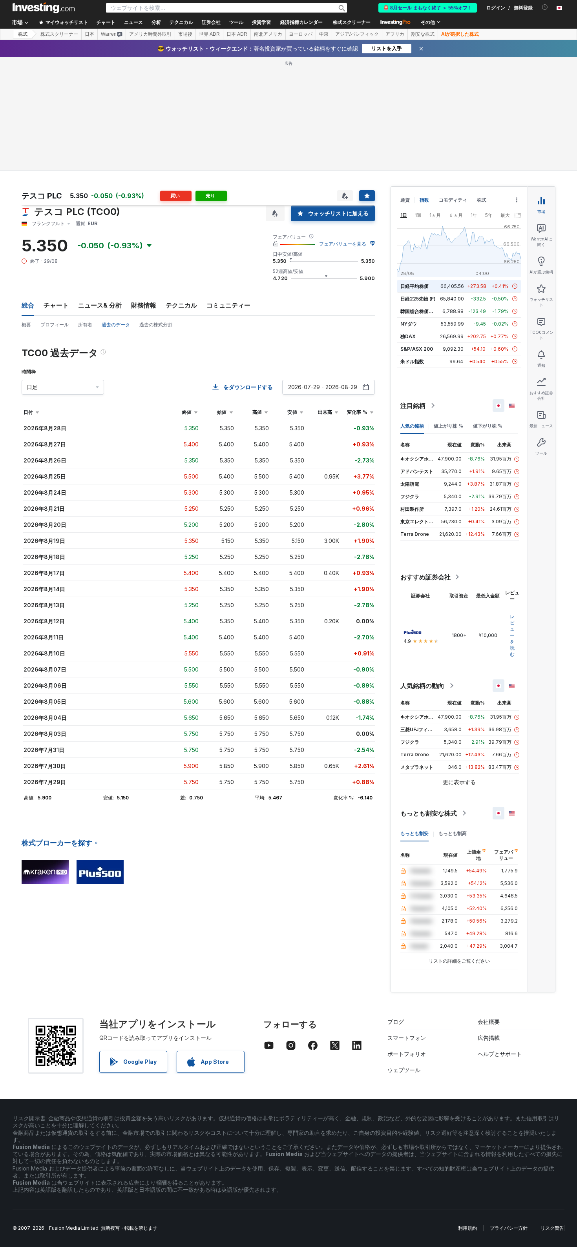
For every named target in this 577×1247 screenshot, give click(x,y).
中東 (324, 34)
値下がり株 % (487, 426)
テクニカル (181, 305)
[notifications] (545, 7)
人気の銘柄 (412, 426)
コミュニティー (228, 305)
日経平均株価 (414, 286)
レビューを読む (512, 635)
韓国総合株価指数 (419, 311)
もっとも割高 (452, 833)
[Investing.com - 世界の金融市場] (44, 7)
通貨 (405, 200)
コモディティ (453, 200)
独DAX (408, 336)
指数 (424, 200)
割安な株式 (423, 34)
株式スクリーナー (352, 22)
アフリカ (394, 34)
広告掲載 (489, 1037)
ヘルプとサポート (500, 1053)
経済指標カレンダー (301, 22)
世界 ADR (209, 34)
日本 (89, 34)
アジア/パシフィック (357, 34)
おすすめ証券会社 (425, 577)
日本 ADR (236, 34)
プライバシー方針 (509, 1228)
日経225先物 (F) (418, 299)
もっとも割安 (414, 833)
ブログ (395, 1021)
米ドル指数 (412, 361)
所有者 (85, 325)
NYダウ (408, 324)
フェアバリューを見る (342, 244)
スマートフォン (406, 1037)
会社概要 (489, 1021)
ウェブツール (403, 1070)
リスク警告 (552, 1228)
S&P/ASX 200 (416, 349)
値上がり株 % (448, 426)
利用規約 (467, 1228)
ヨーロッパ (300, 34)
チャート (56, 305)
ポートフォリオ (406, 1053)
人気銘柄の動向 (422, 686)
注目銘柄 (412, 406)
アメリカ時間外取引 (150, 34)
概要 (26, 325)
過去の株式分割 (155, 325)
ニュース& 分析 (100, 305)
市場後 (185, 34)
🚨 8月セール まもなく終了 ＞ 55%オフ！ (427, 8)
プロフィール (54, 325)
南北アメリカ (268, 34)
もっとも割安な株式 (428, 813)
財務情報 (143, 305)
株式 (22, 34)
